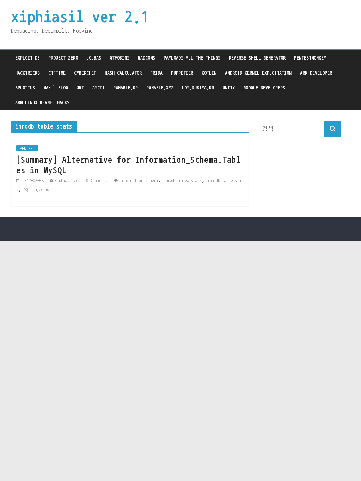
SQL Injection (37, 189)
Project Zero (63, 57)
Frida (156, 72)
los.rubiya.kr (198, 87)
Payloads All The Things (192, 57)
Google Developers (264, 87)
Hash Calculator (123, 72)
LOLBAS (93, 57)
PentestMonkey (310, 57)
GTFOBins (119, 57)
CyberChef (85, 72)
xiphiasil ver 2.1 (80, 16)
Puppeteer (182, 72)
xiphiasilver (67, 180)
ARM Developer (316, 72)
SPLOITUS (25, 87)
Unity (228, 87)
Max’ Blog (55, 87)
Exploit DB (27, 57)
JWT (80, 87)
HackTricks (27, 72)
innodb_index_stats (183, 180)
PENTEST (27, 148)
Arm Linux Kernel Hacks (42, 102)
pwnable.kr (125, 87)
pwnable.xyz (159, 87)
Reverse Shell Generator (257, 57)
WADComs (146, 57)
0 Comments (97, 180)
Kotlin (209, 72)
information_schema (139, 180)
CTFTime (57, 72)
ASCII (98, 87)
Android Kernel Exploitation (258, 72)
